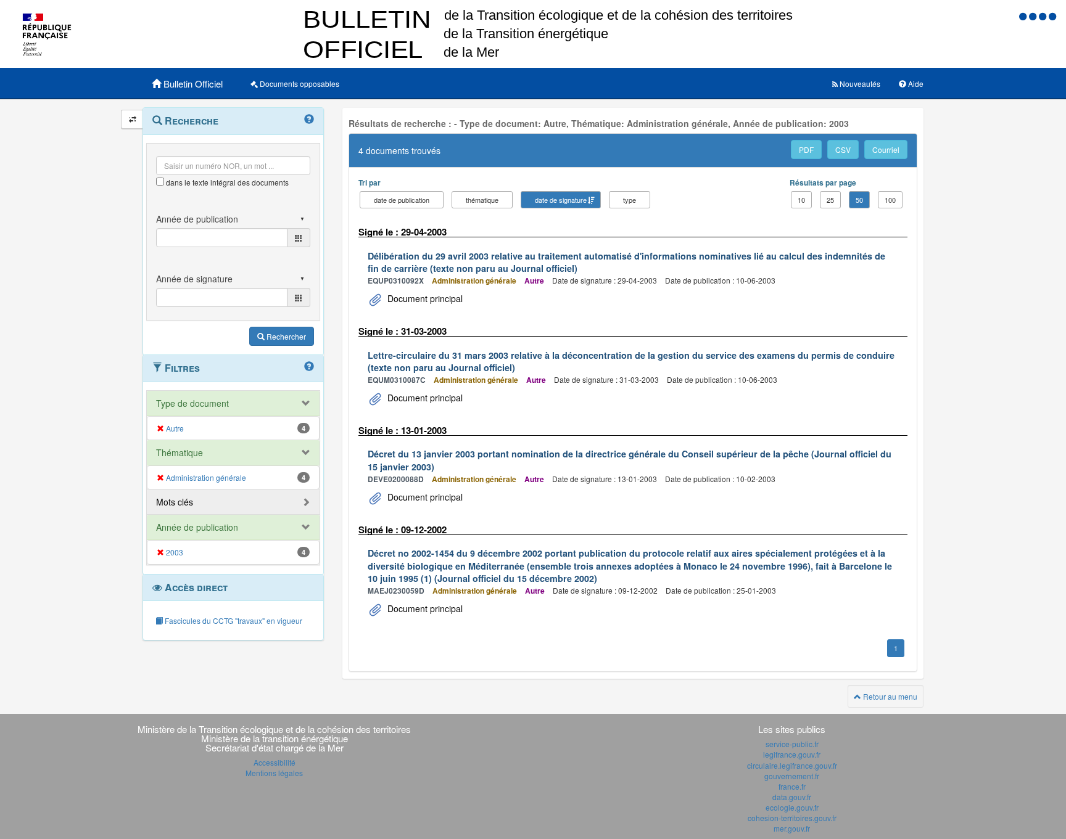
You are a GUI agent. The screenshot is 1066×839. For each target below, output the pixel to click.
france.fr (792, 786)
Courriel (885, 149)
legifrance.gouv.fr (791, 754)
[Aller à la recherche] (1044, 15)
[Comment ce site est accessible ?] (1024, 15)
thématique (482, 200)
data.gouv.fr (791, 797)
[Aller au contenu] (1034, 15)
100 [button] (890, 200)
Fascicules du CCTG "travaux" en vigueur (232, 620)
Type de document (192, 403)
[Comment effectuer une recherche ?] (309, 120)
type (629, 200)
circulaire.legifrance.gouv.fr (792, 765)
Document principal (424, 298)
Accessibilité (274, 762)
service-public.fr (792, 744)
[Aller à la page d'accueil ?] (1052, 15)
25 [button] (830, 200)
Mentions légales (274, 772)
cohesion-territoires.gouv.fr (792, 817)
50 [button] (859, 200)
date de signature (561, 200)
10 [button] (801, 200)
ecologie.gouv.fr (792, 807)
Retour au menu (889, 696)
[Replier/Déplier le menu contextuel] (132, 119)
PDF (806, 149)
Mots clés (174, 502)
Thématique (179, 452)
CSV (843, 149)
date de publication (401, 200)
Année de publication (197, 527)
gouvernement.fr (791, 776)
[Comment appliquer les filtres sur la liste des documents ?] (309, 367)
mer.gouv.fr (792, 828)
